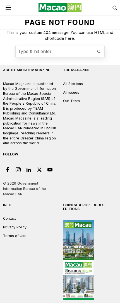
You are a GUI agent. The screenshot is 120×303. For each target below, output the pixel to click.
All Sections (73, 84)
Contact (9, 218)
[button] (99, 51)
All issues (71, 92)
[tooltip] (7, 169)
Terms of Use (15, 236)
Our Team (71, 101)
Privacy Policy (15, 227)
